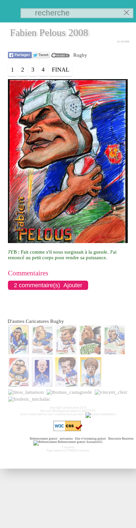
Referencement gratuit (43, 438)
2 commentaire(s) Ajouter (48, 285)
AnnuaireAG (94, 442)
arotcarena (66, 438)
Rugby (80, 55)
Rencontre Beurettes (121, 438)
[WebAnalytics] (16, 438)
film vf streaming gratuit (90, 438)
